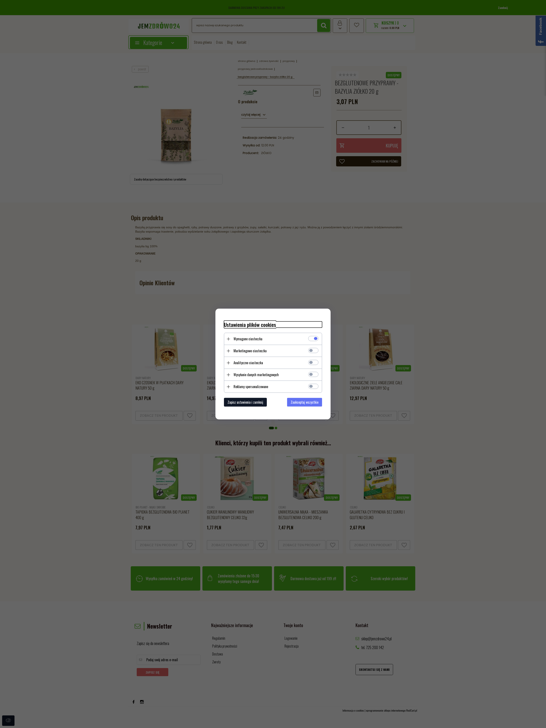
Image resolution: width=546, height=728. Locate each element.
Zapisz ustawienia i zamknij (245, 402)
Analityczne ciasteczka (248, 362)
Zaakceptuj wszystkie (304, 402)
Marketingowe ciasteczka (250, 350)
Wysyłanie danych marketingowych (256, 374)
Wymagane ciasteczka (248, 338)
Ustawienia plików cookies (250, 325)
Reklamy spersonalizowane (251, 386)
